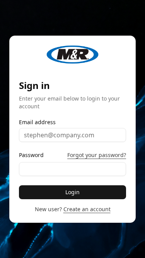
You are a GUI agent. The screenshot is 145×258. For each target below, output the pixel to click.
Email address (37, 122)
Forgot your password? (96, 155)
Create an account (87, 209)
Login (72, 192)
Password (31, 155)
